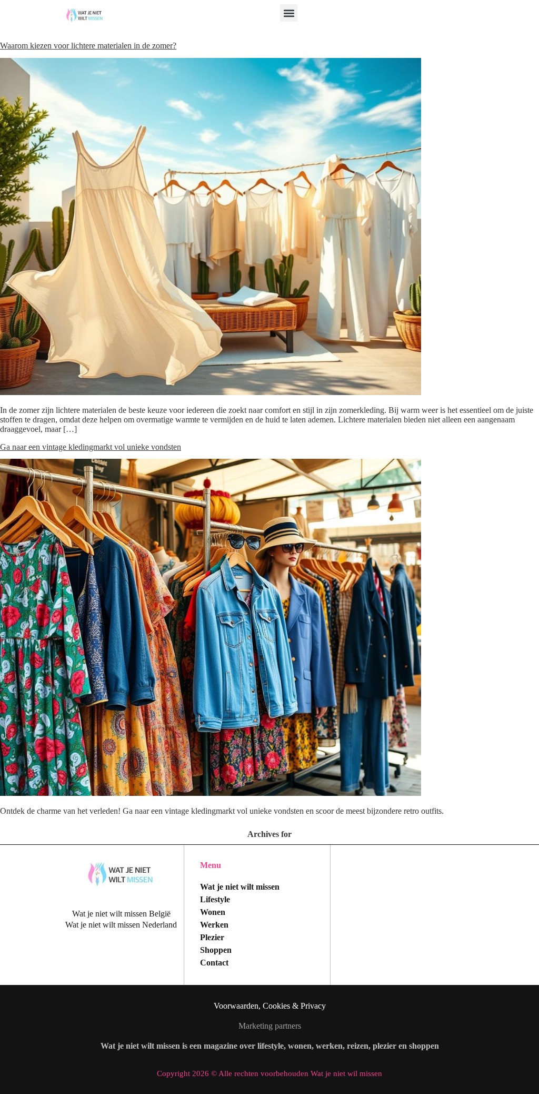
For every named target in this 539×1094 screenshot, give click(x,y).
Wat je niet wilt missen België (121, 913)
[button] (288, 13)
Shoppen (216, 949)
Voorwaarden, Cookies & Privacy (270, 1005)
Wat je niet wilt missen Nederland (121, 924)
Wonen (212, 912)
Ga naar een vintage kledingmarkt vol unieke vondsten (90, 446)
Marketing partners (269, 1025)
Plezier (212, 937)
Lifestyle (215, 899)
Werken (214, 924)
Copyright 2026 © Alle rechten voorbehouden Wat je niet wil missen (269, 1073)
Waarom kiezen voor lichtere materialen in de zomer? (88, 45)
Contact (214, 962)
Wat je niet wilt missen (240, 886)
